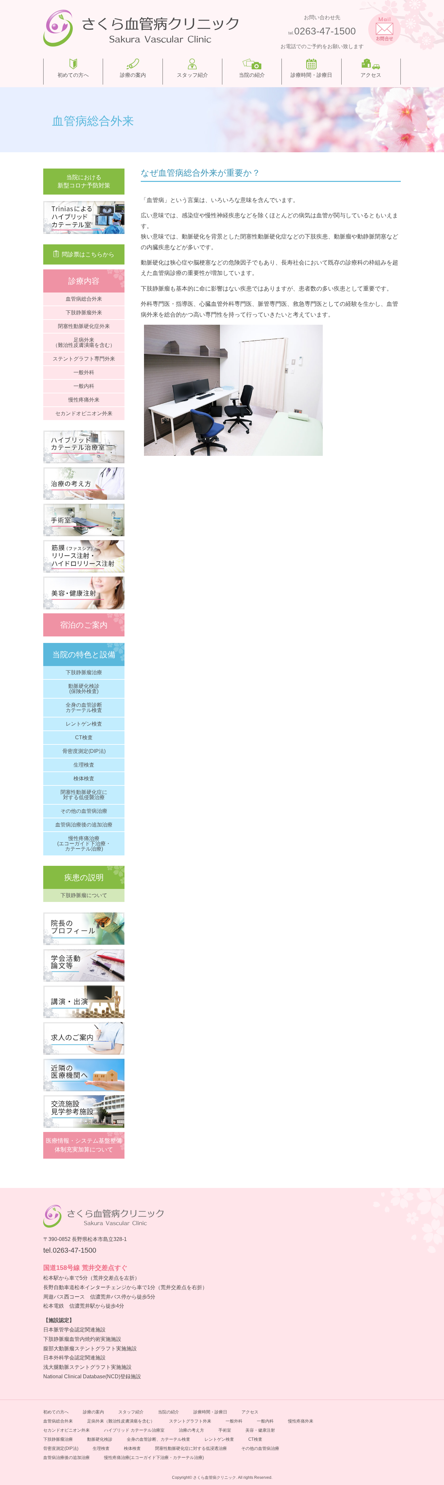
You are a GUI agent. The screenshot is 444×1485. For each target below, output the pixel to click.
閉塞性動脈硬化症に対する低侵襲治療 (83, 794)
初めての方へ (73, 75)
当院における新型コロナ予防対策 (84, 181)
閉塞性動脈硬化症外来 (84, 326)
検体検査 (83, 778)
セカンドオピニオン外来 (83, 413)
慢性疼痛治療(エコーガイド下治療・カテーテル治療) (84, 843)
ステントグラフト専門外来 (84, 358)
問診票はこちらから (88, 254)
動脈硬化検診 (99, 1439)
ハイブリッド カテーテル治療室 (134, 1430)
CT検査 (84, 737)
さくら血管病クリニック (214, 1477)
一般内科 (83, 386)
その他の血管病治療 (83, 811)
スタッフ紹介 (192, 75)
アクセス (370, 75)
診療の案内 (133, 75)
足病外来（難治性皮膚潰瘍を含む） (84, 342)
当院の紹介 (252, 75)
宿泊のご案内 (84, 624)
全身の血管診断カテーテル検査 (84, 707)
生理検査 (83, 765)
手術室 (224, 1430)
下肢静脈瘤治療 (84, 672)
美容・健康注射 (260, 1430)
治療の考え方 (191, 1430)
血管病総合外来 (84, 299)
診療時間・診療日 (311, 75)
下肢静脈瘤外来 (84, 312)
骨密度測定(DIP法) (84, 751)
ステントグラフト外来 (190, 1421)
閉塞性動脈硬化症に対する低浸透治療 (191, 1448)
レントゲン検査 (84, 724)
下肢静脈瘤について (83, 895)
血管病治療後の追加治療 (83, 824)
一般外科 (83, 372)
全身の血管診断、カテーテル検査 (158, 1439)
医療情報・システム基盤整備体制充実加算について (84, 1145)
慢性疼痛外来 (83, 399)
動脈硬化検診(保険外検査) (83, 688)
